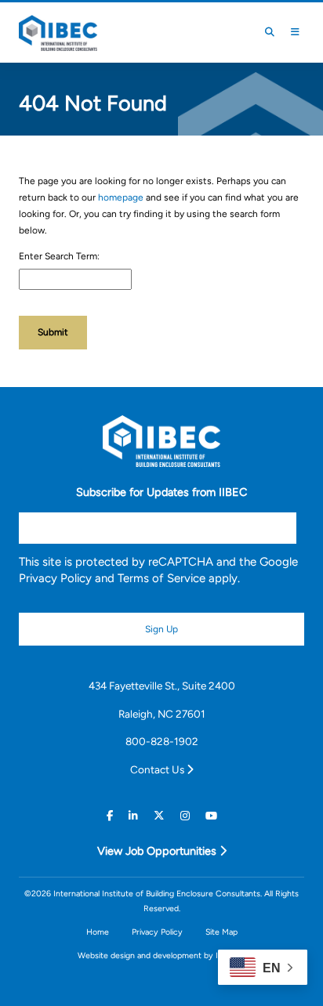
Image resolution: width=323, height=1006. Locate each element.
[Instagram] (185, 816)
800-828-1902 (161, 741)
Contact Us (158, 769)
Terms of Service (161, 578)
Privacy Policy (55, 578)
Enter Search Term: (59, 256)
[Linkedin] (133, 816)
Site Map (221, 932)
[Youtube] (211, 816)
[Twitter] (159, 816)
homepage (120, 197)
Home (97, 932)
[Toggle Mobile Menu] (295, 33)
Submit (53, 332)
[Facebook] (110, 816)
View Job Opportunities (158, 851)
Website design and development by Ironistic (161, 955)
